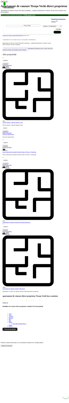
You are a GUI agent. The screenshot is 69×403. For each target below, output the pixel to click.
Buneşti (11, 326)
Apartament (14, 35)
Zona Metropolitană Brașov (19, 323)
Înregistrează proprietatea (58, 19)
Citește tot (5, 303)
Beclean (11, 318)
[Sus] (66, 396)
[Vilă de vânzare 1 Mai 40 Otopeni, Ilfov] (5, 64)
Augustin (11, 316)
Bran (10, 321)
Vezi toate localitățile (10, 329)
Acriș (10, 313)
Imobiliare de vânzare (7, 35)
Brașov (21, 35)
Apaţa (10, 315)
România (18, 35)
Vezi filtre (58, 29)
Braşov (10, 322)
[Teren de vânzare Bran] (5, 131)
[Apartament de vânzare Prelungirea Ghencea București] (5, 163)
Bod (10, 319)
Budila (10, 325)
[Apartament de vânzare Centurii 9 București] (5, 230)
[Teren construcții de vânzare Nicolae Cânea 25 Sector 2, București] (5, 146)
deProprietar (9, 7)
